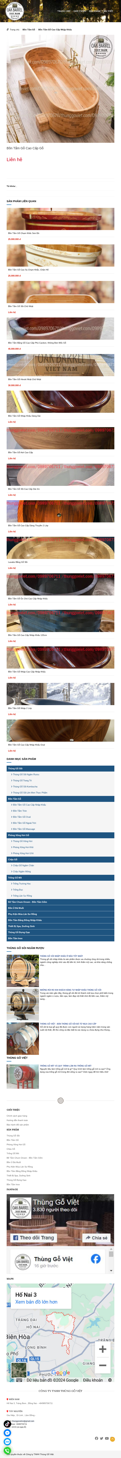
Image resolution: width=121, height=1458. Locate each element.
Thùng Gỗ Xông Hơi (22, 841)
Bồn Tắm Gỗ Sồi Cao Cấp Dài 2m (24, 489)
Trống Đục (18, 889)
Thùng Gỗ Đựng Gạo (19, 932)
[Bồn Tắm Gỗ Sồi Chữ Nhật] (60, 292)
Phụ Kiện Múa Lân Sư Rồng (22, 914)
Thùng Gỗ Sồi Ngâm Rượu (26, 774)
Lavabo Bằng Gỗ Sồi (17, 562)
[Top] (112, 1439)
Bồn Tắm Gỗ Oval (22, 817)
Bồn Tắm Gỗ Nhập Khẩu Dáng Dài (24, 416)
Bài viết (108, 11)
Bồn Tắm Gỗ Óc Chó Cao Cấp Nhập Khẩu (28, 598)
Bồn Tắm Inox (15, 938)
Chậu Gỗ (12, 859)
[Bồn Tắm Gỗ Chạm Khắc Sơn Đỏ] (60, 219)
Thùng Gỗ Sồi (15, 768)
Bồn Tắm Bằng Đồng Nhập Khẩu (25, 920)
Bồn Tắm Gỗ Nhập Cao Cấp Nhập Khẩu (27, 671)
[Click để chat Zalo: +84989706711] (7, 1441)
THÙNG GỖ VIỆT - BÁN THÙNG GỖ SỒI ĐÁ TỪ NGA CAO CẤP (68, 1024)
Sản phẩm (94, 11)
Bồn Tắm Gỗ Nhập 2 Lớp (20, 708)
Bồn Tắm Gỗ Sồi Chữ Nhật (20, 306)
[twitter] (101, 1438)
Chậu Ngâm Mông (22, 871)
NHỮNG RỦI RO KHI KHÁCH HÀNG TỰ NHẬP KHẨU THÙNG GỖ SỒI (70, 990)
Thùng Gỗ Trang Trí (22, 780)
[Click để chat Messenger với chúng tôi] (7, 1433)
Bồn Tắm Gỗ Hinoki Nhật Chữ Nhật (24, 379)
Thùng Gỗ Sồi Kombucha (25, 786)
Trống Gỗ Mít (15, 877)
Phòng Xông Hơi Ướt (23, 853)
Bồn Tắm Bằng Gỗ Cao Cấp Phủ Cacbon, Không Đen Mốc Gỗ (37, 343)
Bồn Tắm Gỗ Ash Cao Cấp (20, 452)
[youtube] (107, 1438)
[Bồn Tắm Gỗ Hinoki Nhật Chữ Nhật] (60, 365)
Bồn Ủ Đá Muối (16, 908)
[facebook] (96, 1438)
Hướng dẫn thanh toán (17, 1120)
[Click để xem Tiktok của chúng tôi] (7, 1424)
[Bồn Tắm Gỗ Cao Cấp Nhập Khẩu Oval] (60, 730)
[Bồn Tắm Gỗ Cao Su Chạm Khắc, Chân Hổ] (60, 255)
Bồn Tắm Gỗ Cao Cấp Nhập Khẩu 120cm (27, 635)
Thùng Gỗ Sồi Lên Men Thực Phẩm (30, 792)
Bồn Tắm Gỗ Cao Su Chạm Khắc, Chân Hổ (28, 270)
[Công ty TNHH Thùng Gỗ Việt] (14, 11)
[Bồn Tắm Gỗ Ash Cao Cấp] (60, 438)
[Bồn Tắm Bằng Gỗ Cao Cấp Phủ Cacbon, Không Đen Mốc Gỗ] (60, 328)
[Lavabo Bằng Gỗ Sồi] (60, 548)
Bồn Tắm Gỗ (29, 29)
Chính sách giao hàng (17, 1116)
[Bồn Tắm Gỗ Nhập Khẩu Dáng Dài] (60, 402)
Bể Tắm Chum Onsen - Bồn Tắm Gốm (27, 902)
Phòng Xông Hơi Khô (23, 847)
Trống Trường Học (22, 883)
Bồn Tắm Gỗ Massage (24, 829)
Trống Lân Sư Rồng (22, 895)
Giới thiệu (79, 11)
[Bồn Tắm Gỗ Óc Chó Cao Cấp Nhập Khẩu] (60, 584)
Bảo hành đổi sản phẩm (18, 1124)
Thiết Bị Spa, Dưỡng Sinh (21, 926)
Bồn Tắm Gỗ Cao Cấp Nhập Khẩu (55, 29)
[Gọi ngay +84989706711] (7, 1450)
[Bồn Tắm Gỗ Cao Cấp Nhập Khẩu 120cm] (60, 621)
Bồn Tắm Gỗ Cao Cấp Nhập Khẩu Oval (26, 745)
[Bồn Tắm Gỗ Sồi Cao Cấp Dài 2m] (60, 475)
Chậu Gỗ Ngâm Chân (23, 865)
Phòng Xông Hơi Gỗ (18, 835)
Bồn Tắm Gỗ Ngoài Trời (24, 823)
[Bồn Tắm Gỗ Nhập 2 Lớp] (60, 694)
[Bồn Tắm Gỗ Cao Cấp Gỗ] (60, 88)
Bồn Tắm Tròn (20, 811)
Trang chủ (64, 11)
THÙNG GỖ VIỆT (17, 1057)
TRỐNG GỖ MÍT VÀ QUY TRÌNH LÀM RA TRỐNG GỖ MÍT (65, 1066)
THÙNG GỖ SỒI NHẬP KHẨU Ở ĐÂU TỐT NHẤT (61, 956)
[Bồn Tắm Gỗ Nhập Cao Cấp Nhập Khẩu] (60, 657)
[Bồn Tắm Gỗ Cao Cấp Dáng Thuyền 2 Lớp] (60, 511)
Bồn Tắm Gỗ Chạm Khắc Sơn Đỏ (23, 233)
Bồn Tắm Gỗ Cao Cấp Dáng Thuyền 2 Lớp (28, 525)
